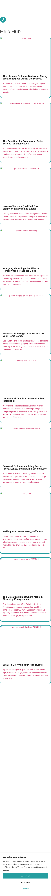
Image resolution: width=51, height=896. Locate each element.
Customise (25, 882)
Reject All (25, 889)
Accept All (25, 876)
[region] (25, 873)
